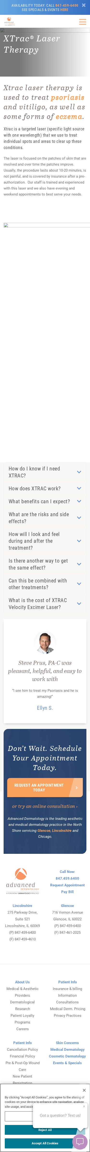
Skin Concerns (67, 1042)
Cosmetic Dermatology (67, 1056)
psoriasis (68, 97)
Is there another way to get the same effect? (38, 564)
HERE (64, 9)
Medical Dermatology (67, 1049)
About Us (22, 981)
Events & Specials (67, 1062)
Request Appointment (67, 885)
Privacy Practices (67, 1015)
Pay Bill (67, 891)
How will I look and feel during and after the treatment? (34, 541)
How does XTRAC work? (35, 488)
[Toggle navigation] (83, 22)
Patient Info (67, 981)
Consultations (67, 1002)
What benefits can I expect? (39, 501)
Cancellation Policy (22, 1049)
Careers (22, 1028)
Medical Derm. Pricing (67, 1008)
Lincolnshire (62, 830)
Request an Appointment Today (39, 787)
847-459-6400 (66, 5)
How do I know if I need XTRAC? (34, 472)
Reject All (45, 1130)
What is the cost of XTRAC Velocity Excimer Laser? (38, 603)
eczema (69, 116)
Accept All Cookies (45, 1143)
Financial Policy (22, 1056)
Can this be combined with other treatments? (38, 584)
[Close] (84, 5)
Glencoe (43, 830)
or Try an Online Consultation (43, 806)
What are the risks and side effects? (39, 518)
